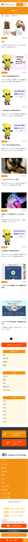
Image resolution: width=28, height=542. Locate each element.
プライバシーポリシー (14, 501)
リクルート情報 (5, 497)
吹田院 (4, 365)
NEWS (4, 379)
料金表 (3, 475)
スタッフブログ (6, 390)
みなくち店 (5, 358)
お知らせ (7, 15)
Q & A (4, 383)
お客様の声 (4, 471)
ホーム (3, 461)
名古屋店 (5, 361)
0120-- (18, 508)
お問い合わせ (6, 386)
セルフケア (5, 376)
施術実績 (3, 468)
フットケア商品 (5, 493)
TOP (2, 15)
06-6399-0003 (18, 512)
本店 (4, 355)
